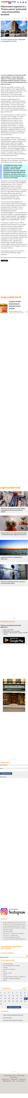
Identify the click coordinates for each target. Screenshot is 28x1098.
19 (9, 998)
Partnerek (22, 1079)
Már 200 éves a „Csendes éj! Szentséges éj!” (13, 933)
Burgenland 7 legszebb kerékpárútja (11, 978)
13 (13, 995)
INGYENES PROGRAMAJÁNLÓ (11, 946)
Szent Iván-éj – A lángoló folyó (10, 935)
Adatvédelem (21, 1081)
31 (1, 1004)
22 (21, 998)
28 (17, 1001)
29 (21, 1001)
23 (25, 998)
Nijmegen (5, 967)
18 (5, 998)
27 (13, 1001)
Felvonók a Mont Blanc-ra (9, 969)
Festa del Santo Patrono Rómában (13, 1020)
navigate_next (27, 956)
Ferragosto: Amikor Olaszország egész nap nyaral (15, 924)
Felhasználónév (4, 765)
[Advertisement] (14, 58)
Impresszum (6, 1079)
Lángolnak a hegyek (8, 929)
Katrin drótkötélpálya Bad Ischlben (11, 965)
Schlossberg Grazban (8, 963)
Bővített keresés (4, 957)
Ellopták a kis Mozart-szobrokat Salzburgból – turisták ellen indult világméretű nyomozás (14, 533)
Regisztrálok (3, 777)
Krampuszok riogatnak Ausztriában (11, 937)
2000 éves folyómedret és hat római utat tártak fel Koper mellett (13, 582)
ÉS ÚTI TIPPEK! (6, 948)
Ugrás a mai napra (14, 1007)
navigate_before (2, 988)
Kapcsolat (14, 1079)
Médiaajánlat (7, 1081)
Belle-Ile (5, 980)
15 (21, 995)
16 (25, 995)
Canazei (5, 975)
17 (1, 998)
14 (17, 995)
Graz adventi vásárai (8, 931)
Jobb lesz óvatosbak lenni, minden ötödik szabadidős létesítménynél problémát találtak (13, 510)
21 (17, 998)
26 (9, 1001)
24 (1, 1001)
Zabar (4, 971)
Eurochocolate (7, 1018)
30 (25, 1001)
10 (1, 995)
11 (5, 995)
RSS (14, 1081)
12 (9, 995)
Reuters (4, 99)
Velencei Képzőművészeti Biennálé (13, 1015)
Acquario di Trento (7, 973)
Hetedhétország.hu (18, 18)
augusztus (7, 988)
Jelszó (1, 768)
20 (13, 998)
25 (5, 1001)
